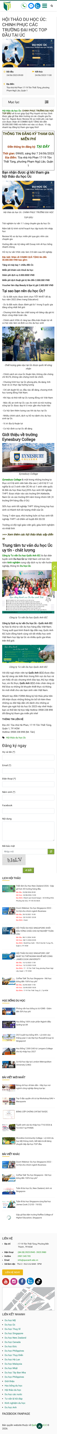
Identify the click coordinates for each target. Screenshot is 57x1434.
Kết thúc (39, 72)
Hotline (7, 1256)
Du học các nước (13, 1394)
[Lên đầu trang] (39, 1426)
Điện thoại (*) (9, 778)
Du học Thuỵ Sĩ (12, 1329)
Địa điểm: (19, 898)
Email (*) (6, 765)
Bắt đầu (10, 72)
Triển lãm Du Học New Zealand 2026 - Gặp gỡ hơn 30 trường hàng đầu (35, 887)
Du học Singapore (14, 1333)
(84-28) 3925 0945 (26, 1252)
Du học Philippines (14, 1350)
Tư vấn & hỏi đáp (14, 1398)
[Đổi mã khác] (51, 851)
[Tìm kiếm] (52, 6)
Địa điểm (10, 84)
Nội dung (7, 818)
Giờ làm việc (9, 1264)
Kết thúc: (19, 895)
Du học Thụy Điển (14, 1355)
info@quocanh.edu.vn (28, 1260)
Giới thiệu (9, 1381)
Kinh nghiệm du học (15, 1403)
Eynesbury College (11, 479)
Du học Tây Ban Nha (15, 1372)
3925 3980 (41, 1252)
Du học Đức (11, 1346)
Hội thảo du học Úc (11, 110)
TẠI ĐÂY (42, 147)
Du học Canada (13, 1342)
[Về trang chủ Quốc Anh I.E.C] (7, 6)
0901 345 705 (24, 1256)
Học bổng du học (13, 1385)
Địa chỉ (7, 1244)
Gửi (29, 870)
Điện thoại (8, 1252)
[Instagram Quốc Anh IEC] (13, 1281)
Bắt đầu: (19, 892)
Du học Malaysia (13, 1363)
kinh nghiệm (13, 562)
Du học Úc (10, 1324)
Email (6, 1260)
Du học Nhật (11, 1368)
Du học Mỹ (10, 1320)
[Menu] (44, 6)
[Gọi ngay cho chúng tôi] (24, 6)
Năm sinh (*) (8, 792)
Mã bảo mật (8, 846)
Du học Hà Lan (12, 1359)
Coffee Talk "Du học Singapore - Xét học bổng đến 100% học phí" (33, 980)
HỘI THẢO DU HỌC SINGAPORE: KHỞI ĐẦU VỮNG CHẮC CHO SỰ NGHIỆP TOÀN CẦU (34, 931)
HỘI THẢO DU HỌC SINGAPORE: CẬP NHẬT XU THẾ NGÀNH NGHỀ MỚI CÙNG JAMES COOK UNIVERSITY (34, 956)
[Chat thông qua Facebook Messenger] (31, 5)
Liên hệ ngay (12, 1272)
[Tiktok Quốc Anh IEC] (38, 1281)
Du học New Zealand (15, 1337)
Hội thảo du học (13, 1390)
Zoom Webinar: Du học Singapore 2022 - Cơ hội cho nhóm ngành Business (34, 909)
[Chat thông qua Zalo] (37, 5)
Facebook (7, 805)
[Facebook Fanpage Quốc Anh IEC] (22, 1281)
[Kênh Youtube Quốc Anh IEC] (5, 1281)
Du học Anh (11, 1407)
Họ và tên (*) (8, 752)
